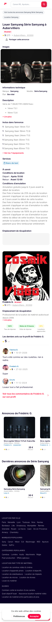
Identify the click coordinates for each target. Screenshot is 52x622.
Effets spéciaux (23, 558)
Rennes (41, 526)
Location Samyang (11, 17)
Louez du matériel (9, 581)
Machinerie (30, 554)
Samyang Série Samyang (14, 489)
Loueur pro (17, 445)
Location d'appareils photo (12, 571)
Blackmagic (30, 542)
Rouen (13, 529)
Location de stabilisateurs (12, 574)
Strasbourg (20, 526)
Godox (4, 545)
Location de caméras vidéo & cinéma (17, 567)
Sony (4, 542)
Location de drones (27, 577)
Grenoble (5, 529)
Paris (4, 522)
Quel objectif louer (9, 594)
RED (38, 542)
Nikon (17, 542)
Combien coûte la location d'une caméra (18, 590)
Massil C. (43, 493)
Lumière (14, 554)
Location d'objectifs (33, 571)
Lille (13, 526)
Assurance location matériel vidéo (32, 594)
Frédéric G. (8, 302)
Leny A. (7, 493)
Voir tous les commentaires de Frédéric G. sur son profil (23, 395)
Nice (33, 522)
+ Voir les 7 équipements (13, 153)
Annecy (5, 532)
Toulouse (26, 522)
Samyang (14, 91)
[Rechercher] (44, 4)
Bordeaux (6, 526)
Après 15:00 (17, 176)
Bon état (10, 94)
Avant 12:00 (16, 179)
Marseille (11, 522)
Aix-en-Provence (40, 529)
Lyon (19, 522)
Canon (10, 542)
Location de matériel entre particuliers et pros (20, 597)
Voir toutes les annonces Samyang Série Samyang (23, 12)
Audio (21, 554)
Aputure (45, 542)
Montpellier (31, 526)
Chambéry (14, 532)
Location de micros (10, 577)
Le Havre (21, 529)
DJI (22, 542)
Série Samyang (40, 91)
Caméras (5, 554)
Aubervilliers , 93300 (11, 443)
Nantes (40, 522)
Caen (29, 529)
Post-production (8, 558)
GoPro (11, 545)
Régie (38, 554)
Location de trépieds (33, 574)
